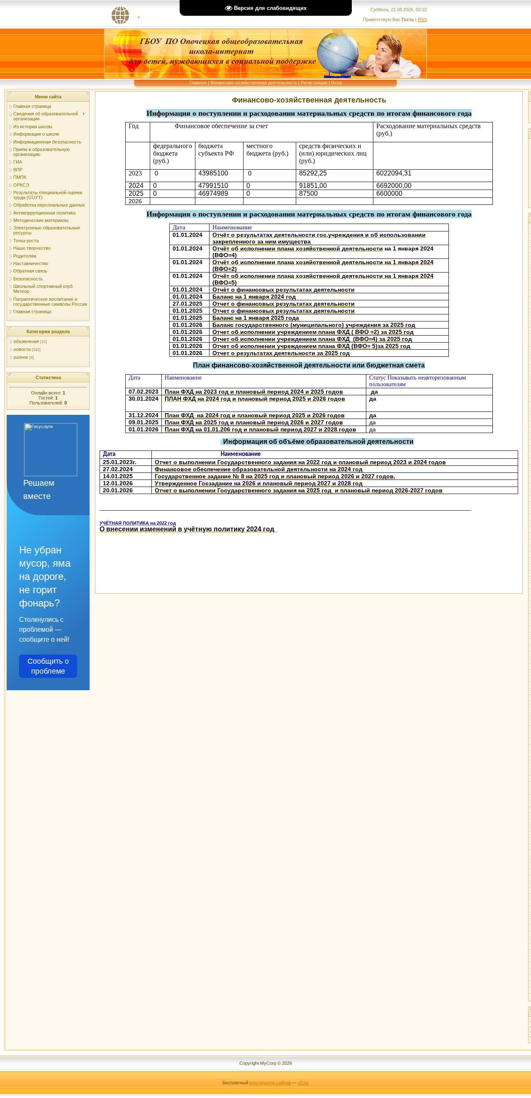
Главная (198, 82)
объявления (26, 341)
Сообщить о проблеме (48, 666)
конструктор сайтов (270, 1082)
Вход (336, 82)
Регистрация (314, 82)
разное (21, 357)
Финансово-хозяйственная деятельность (253, 82)
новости (22, 349)
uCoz (303, 1082)
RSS (422, 19)
